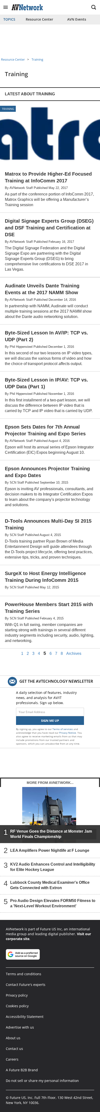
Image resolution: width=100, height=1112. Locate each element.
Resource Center (39, 19)
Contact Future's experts (25, 984)
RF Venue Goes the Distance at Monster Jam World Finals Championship (51, 834)
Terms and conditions (23, 974)
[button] (5, 7)
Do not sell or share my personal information (42, 1080)
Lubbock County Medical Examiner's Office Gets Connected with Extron (50, 885)
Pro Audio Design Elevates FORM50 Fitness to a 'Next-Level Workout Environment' (52, 903)
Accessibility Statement (24, 1016)
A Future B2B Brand (22, 1070)
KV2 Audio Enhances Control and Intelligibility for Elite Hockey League (52, 867)
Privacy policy (17, 995)
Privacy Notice (67, 732)
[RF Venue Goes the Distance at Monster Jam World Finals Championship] (50, 815)
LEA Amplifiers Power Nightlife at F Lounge (49, 850)
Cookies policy (17, 1006)
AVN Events (76, 19)
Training (37, 59)
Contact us (14, 1048)
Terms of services (63, 729)
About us (13, 1038)
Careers (12, 1059)
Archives (73, 654)
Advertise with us (20, 1027)
